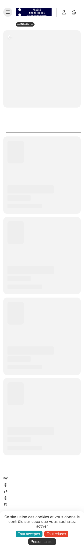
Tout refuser (56, 534)
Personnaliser (42, 542)
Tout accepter (29, 534)
